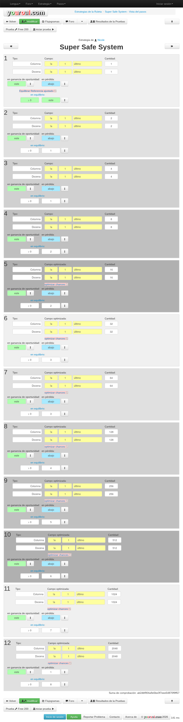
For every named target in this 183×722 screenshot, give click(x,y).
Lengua (14, 3)
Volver (12, 21)
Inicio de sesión (55, 716)
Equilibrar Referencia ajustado (36, 90)
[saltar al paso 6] (64, 293)
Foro (28, 3)
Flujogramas (51, 21)
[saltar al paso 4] (64, 188)
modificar (32, 21)
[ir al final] (172, 21)
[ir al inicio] (172, 701)
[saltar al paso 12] (64, 617)
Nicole (101, 39)
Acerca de (131, 716)
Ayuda (74, 716)
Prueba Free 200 (17, 29)
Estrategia (44, 3)
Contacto (115, 716)
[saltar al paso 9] (64, 455)
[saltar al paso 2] (64, 83)
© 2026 (154, 716)
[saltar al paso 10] (64, 509)
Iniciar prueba (43, 29)
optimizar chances (54, 284)
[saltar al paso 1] (30, 83)
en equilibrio (37, 94)
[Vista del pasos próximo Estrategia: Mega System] (172, 46)
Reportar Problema (94, 716)
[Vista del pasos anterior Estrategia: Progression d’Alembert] (11, 46)
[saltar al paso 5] (64, 239)
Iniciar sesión (163, 3)
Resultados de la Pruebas (110, 21)
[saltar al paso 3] (64, 138)
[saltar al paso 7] (64, 347)
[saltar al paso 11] (64, 563)
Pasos (60, 3)
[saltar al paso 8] (64, 401)
